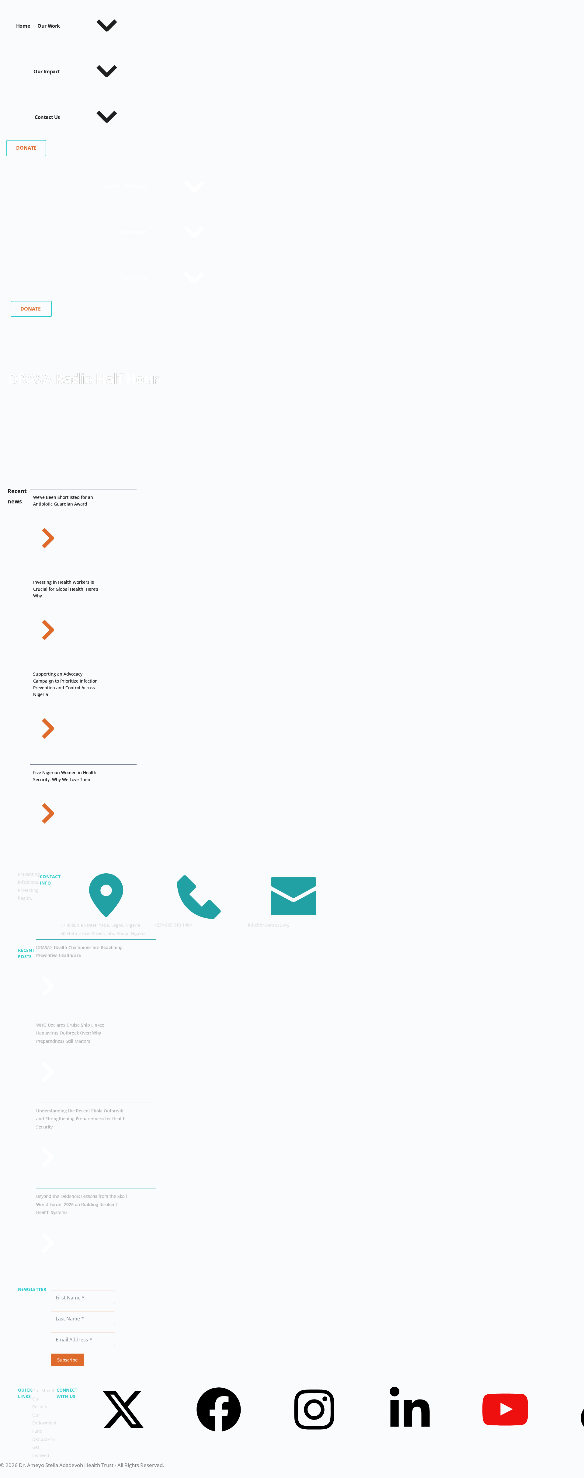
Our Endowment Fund (44, 1423)
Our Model (43, 1390)
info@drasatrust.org (268, 925)
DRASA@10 (43, 1439)
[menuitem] (111, 186)
